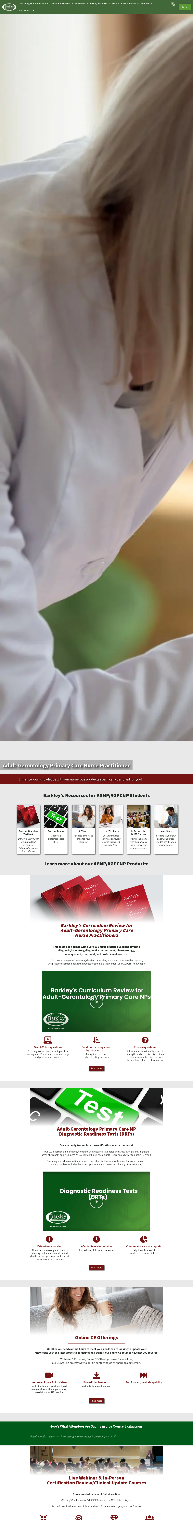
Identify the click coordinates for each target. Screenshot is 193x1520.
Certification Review (60, 3)
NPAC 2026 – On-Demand (124, 3)
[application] (47, 3)
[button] (96, 1002)
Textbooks (80, 3)
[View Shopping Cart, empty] (173, 7)
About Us (145, 3)
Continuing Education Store (32, 3)
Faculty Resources (98, 3)
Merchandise (25, 10)
